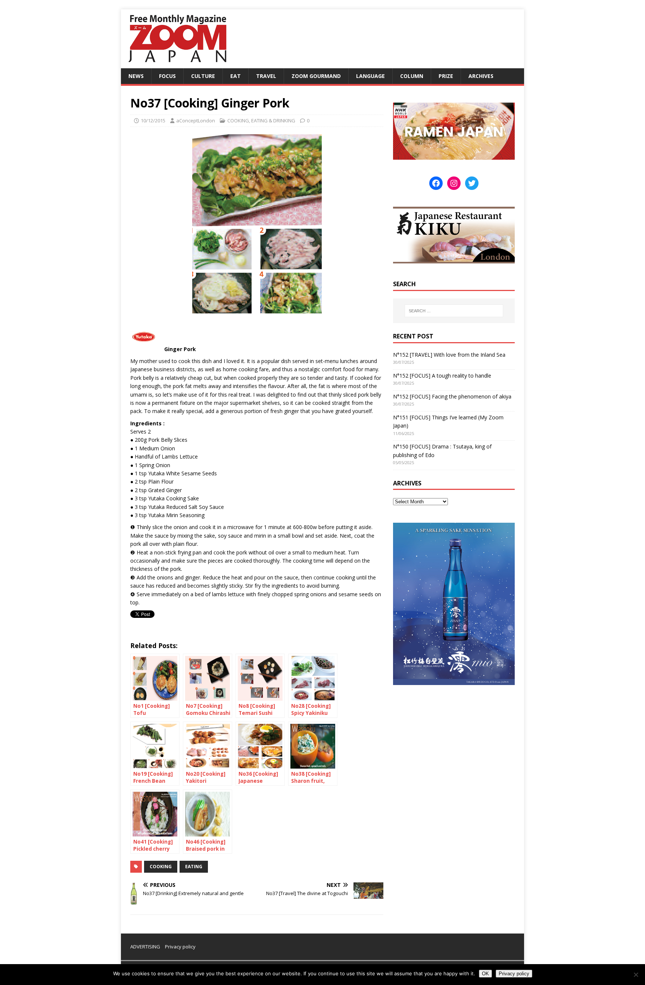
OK (485, 973)
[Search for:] (454, 310)
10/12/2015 (153, 120)
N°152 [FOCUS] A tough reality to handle (442, 375)
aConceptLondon (195, 120)
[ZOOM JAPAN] (177, 64)
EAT (235, 75)
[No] (635, 974)
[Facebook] (436, 183)
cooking (161, 866)
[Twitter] (472, 183)
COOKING (238, 120)
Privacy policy (180, 946)
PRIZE (446, 75)
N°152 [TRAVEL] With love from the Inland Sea (449, 354)
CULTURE (203, 75)
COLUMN (411, 75)
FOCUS (167, 75)
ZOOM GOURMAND (316, 75)
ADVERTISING (145, 946)
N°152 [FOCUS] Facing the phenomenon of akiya (452, 396)
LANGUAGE (370, 75)
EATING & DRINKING (273, 120)
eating (193, 866)
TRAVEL (266, 75)
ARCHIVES (480, 75)
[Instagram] (454, 183)
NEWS (136, 75)
